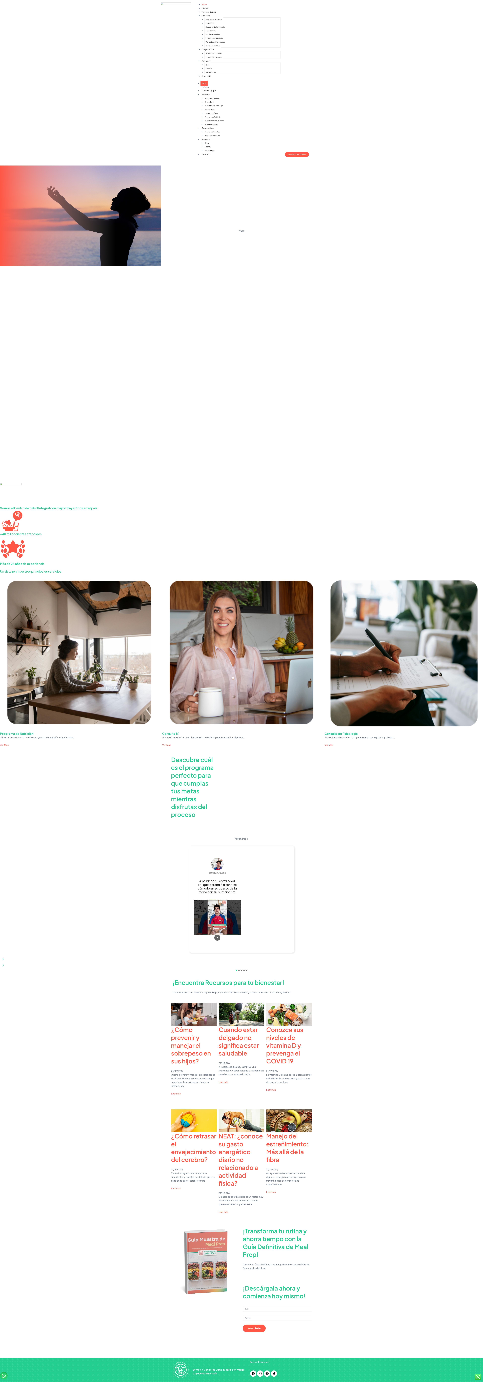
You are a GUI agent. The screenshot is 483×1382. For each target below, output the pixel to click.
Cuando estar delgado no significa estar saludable (239, 1041)
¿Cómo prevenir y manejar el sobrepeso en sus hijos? (191, 1045)
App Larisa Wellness (214, 19)
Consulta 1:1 (210, 23)
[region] (241, 322)
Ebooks (209, 68)
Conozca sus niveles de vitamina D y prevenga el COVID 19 (284, 1045)
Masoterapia (211, 31)
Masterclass (211, 72)
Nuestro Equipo (209, 12)
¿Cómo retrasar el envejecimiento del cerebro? (193, 1147)
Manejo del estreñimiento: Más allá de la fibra (287, 1147)
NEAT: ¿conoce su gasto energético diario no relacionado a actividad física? (241, 1159)
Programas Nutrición (214, 38)
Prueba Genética (213, 34)
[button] (241, 469)
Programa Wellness (214, 57)
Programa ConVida (214, 53)
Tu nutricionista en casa (216, 42)
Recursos (206, 61)
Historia (205, 8)
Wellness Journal (213, 46)
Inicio (204, 4)
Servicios (206, 15)
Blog (208, 65)
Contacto (206, 76)
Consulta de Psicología (215, 27)
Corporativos (208, 49)
